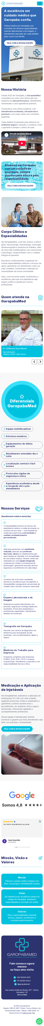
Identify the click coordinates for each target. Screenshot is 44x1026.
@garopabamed (24, 984)
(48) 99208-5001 (24, 977)
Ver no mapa (22, 994)
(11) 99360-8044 (24, 981)
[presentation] (34, 361)
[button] (39, 1021)
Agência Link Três (28, 1013)
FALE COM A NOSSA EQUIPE (20, 43)
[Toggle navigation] (40, 3)
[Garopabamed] (12, 3)
